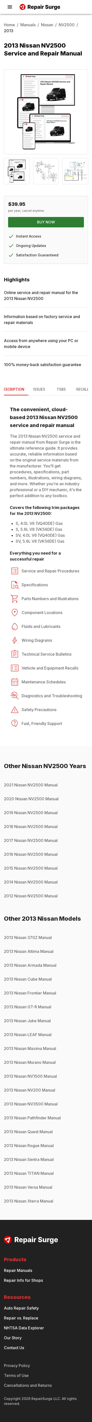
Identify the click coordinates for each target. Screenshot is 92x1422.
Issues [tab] (39, 389)
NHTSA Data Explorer (24, 1327)
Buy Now (46, 222)
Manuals (28, 24)
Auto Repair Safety (21, 1308)
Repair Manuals (18, 1270)
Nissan (47, 24)
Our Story (13, 1337)
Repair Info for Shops (23, 1280)
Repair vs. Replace (21, 1317)
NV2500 (67, 24)
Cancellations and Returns (28, 1385)
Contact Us (14, 1347)
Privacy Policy (17, 1365)
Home (9, 24)
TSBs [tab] (61, 389)
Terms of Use (16, 1375)
